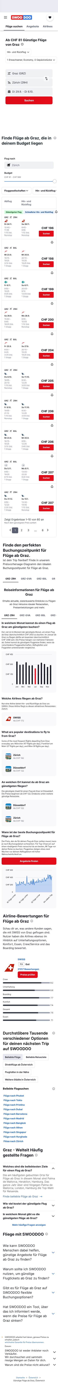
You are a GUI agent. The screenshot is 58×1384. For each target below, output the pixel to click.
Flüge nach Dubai (13, 1109)
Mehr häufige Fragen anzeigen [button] (29, 1224)
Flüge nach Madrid (14, 1118)
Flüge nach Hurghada (15, 1136)
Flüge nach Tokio (13, 1100)
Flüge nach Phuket (14, 1095)
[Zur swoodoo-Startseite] (21, 17)
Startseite (20, 1377)
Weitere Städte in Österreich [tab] (20, 1079)
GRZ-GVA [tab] (26, 578)
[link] (28, 974)
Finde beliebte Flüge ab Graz (20, 1196)
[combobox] (32, 165)
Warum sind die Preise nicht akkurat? (27, 1364)
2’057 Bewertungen (28, 969)
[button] (5, 17)
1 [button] (15, 530)
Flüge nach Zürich (13, 1141)
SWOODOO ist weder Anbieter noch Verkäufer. (26, 1352)
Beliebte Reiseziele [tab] (36, 1057)
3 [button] (28, 530)
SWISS (21, 959)
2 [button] (21, 530)
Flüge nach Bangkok (15, 1123)
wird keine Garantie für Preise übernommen (24, 1342)
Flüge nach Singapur (15, 1132)
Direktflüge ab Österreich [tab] (19, 1064)
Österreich (33, 1377)
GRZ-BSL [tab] (42, 578)
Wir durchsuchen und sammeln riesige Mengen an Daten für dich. (25, 1358)
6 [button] (43, 530)
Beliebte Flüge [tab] (12, 1057)
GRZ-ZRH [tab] (10, 578)
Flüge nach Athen (13, 1127)
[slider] (55, 181)
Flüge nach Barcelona (15, 1113)
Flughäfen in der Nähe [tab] (17, 1072)
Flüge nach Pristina (14, 1104)
